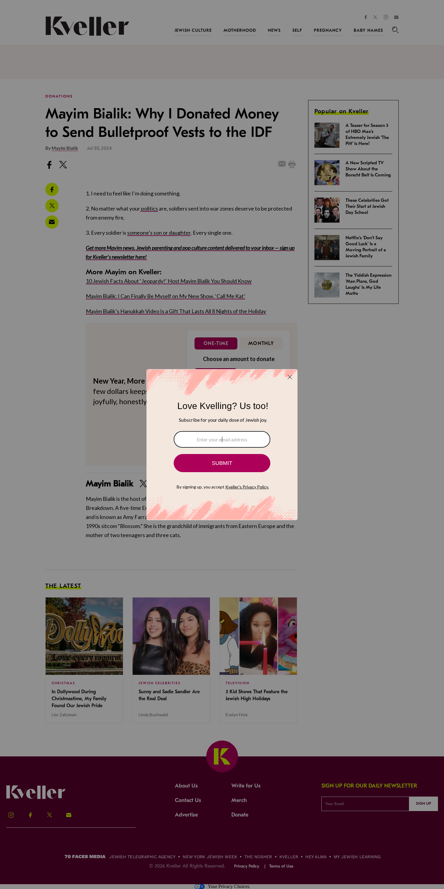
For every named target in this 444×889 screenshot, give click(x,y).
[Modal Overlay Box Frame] (222, 444)
